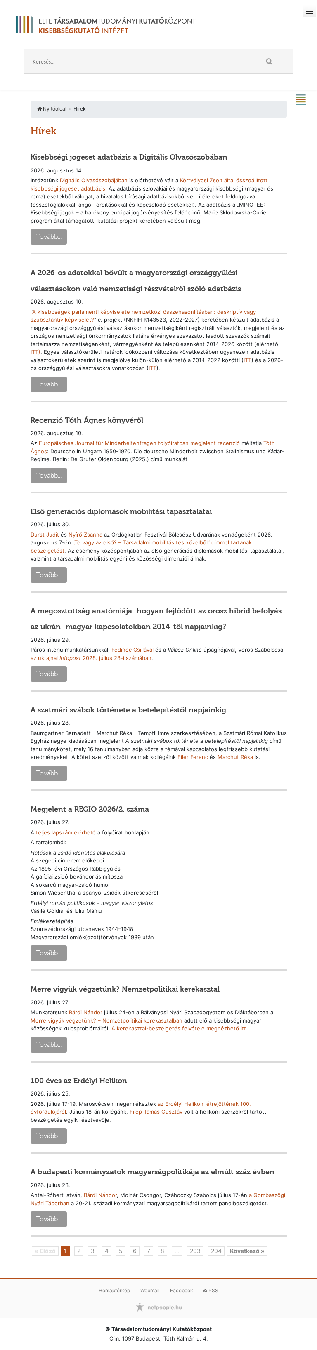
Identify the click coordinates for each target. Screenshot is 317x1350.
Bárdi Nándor (85, 1012)
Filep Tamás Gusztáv (156, 1111)
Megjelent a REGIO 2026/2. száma (90, 809)
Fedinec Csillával (132, 649)
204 (216, 1250)
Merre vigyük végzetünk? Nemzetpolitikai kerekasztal (125, 989)
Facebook (181, 1290)
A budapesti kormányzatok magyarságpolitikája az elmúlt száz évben (152, 1171)
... (177, 1250)
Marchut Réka (235, 757)
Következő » (247, 1250)
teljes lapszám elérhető (66, 832)
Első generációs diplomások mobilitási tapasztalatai (121, 511)
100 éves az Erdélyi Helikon (79, 1080)
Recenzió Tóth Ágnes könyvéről (87, 420)
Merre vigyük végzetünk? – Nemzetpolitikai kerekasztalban (106, 1020)
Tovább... (49, 236)
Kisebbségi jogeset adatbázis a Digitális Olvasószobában (129, 157)
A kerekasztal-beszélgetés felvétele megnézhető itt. (179, 1028)
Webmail (150, 1290)
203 (195, 1250)
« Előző (45, 1250)
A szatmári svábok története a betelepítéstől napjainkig (128, 709)
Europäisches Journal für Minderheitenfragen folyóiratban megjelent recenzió (139, 443)
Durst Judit (45, 534)
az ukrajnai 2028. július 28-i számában (91, 658)
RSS (212, 1290)
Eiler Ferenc (192, 757)
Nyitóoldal (54, 109)
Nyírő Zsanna (85, 534)
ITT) (35, 352)
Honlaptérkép (114, 1290)
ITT (247, 360)
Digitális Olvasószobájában (94, 180)
